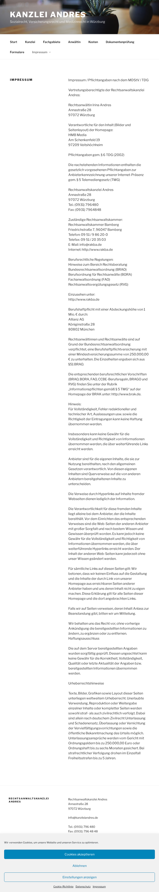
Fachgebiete (51, 42)
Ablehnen (79, 866)
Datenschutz (83, 886)
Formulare (17, 52)
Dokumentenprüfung (120, 42)
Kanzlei (30, 42)
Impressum (99, 886)
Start (13, 42)
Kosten (93, 42)
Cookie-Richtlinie (63, 886)
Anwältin (74, 42)
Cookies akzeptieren (80, 854)
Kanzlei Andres (48, 14)
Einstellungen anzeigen (80, 877)
